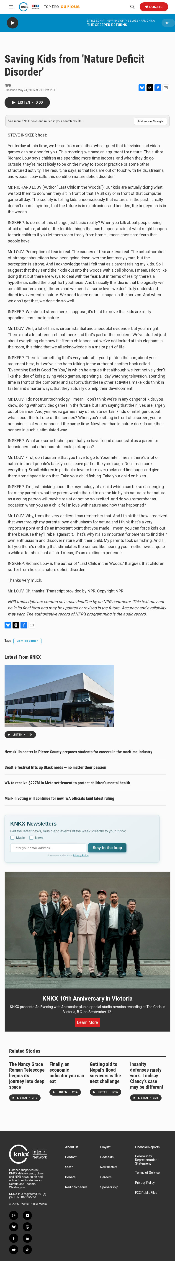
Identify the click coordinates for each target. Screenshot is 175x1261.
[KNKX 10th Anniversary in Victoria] (87, 930)
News (39, 837)
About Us (71, 1147)
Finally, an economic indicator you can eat (66, 1072)
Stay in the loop (107, 848)
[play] (12, 23)
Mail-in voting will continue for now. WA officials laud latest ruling (59, 798)
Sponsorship (109, 1187)
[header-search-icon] (132, 7)
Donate (155, 7)
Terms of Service (147, 1172)
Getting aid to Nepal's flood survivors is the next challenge (105, 1072)
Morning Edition (27, 640)
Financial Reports (147, 1147)
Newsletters (109, 1167)
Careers (106, 1177)
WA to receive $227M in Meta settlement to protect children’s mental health (67, 782)
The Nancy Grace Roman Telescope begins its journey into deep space (27, 1075)
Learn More (87, 1022)
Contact (71, 1157)
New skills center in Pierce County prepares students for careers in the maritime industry (78, 751)
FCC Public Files (146, 1192)
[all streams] (168, 23)
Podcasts (107, 1157)
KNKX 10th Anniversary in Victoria (87, 998)
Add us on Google (150, 121)
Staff (69, 1167)
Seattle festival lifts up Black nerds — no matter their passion (55, 767)
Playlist (105, 1147)
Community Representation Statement (146, 1160)
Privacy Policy (81, 855)
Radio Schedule (76, 1187)
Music (20, 837)
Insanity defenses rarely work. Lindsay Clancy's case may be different (146, 1075)
